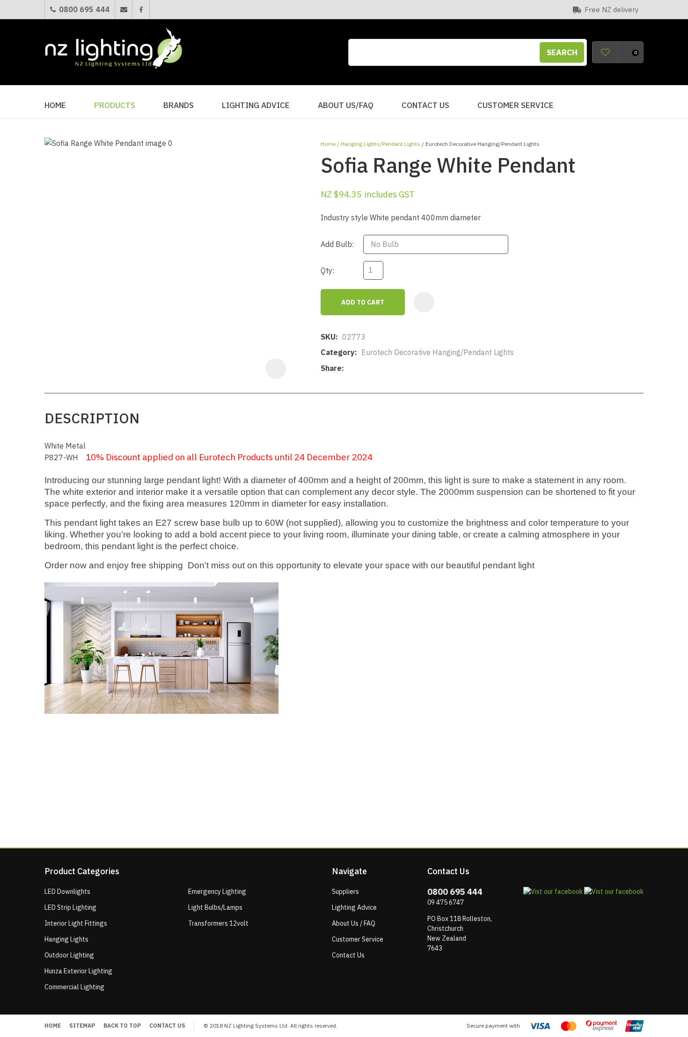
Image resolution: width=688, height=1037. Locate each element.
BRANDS (178, 105)
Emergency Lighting (217, 891)
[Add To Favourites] (424, 302)
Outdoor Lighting (69, 955)
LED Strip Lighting (70, 907)
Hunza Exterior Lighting (78, 971)
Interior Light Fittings (75, 923)
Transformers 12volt (218, 923)
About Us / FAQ (353, 923)
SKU (328, 336)
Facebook (140, 9)
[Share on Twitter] (362, 368)
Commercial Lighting (74, 987)
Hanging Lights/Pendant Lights (380, 143)
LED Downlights (67, 891)
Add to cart (362, 302)
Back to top (122, 1025)
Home (55, 105)
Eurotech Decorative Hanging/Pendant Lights (482, 143)
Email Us (123, 9)
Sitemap (82, 1025)
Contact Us (425, 105)
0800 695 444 (84, 9)
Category (338, 352)
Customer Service (515, 105)
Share (331, 368)
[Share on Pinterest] (391, 368)
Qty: (327, 270)
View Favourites (605, 52)
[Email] (377, 368)
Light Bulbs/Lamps (215, 907)
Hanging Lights (66, 939)
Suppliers (345, 891)
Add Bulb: (337, 244)
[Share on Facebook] (349, 368)
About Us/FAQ (345, 105)
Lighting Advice (256, 105)
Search (562, 52)
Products (114, 105)
